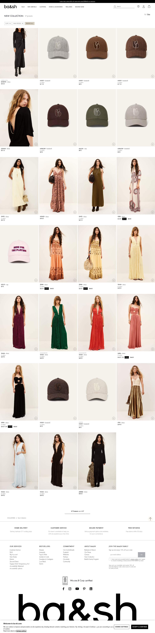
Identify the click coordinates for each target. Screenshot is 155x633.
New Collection (89, 557)
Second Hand (14, 561)
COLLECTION (11, 518)
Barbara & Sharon (90, 550)
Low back (42, 561)
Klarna (12, 559)
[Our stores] (138, 6)
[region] (77, 626)
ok (142, 554)
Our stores (87, 552)
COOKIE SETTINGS (121, 627)
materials (66, 554)
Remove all (29, 23)
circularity (66, 559)
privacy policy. (21, 631)
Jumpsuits (42, 552)
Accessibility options (16, 568)
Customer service (15, 550)
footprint (65, 552)
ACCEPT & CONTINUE (139, 627)
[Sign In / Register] (143, 6)
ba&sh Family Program (91, 559)
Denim (41, 564)
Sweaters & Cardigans (46, 559)
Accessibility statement (17, 566)
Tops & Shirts (43, 554)
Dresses (41, 550)
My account (13, 554)
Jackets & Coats (44, 557)
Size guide (13, 557)
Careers (86, 554)
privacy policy (134, 559)
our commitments (68, 550)
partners (65, 557)
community (66, 561)
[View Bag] (149, 6)
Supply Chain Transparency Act (19, 564)
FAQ (11, 552)
